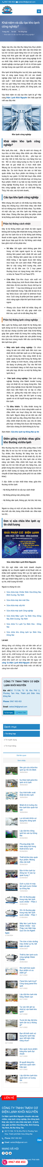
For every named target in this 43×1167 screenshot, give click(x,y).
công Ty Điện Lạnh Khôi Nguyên (16, 663)
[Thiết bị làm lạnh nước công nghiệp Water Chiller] (12, 958)
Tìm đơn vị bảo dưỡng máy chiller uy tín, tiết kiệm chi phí (29, 943)
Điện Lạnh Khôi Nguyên (16, 97)
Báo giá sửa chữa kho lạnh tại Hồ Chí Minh (29, 768)
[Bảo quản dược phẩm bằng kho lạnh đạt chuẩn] (12, 1052)
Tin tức (13, 32)
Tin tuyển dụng (11, 740)
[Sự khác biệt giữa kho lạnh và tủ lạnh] (12, 783)
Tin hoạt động (10, 746)
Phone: (6, 701)
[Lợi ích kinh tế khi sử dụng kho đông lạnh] (12, 821)
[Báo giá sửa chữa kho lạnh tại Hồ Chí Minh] (12, 770)
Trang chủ (5, 32)
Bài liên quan (21, 755)
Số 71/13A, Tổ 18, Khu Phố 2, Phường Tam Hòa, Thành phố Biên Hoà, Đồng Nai (21, 693)
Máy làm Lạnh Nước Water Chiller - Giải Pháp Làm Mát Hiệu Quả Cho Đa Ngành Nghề (20, 928)
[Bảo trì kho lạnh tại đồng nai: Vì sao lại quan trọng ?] (12, 873)
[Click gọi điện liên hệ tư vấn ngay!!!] (5, 1162)
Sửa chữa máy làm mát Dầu (18, 600)
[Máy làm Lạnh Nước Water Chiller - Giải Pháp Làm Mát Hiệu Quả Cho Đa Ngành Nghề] (12, 926)
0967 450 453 (16, 701)
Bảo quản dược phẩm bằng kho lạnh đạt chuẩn (28, 1051)
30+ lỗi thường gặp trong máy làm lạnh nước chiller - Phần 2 (28, 899)
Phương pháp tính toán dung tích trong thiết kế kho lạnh (28, 846)
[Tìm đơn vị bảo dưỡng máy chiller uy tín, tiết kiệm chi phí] (12, 944)
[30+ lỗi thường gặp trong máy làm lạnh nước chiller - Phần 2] (12, 900)
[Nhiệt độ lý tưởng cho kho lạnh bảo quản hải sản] (12, 808)
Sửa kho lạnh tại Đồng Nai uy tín (25, 432)
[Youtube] (10, 1153)
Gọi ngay (9, 713)
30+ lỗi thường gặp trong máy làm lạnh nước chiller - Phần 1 (28, 912)
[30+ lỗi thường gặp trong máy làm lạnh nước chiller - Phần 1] (12, 913)
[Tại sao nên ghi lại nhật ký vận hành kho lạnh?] (12, 1010)
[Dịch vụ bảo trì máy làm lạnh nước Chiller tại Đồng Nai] (12, 887)
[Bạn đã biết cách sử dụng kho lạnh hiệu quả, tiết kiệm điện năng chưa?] (12, 1036)
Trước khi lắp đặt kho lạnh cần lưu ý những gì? (28, 1022)
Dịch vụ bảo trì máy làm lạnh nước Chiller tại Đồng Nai (28, 886)
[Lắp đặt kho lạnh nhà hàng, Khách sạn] (12, 997)
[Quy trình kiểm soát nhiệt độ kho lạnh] (12, 795)
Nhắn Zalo (22, 713)
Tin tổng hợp (22, 32)
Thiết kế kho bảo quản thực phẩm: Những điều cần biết (29, 859)
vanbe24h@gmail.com (26, 2)
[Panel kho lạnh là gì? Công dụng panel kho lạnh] (12, 984)
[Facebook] (3, 1153)
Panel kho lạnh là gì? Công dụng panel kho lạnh (28, 983)
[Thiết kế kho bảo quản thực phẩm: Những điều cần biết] (12, 860)
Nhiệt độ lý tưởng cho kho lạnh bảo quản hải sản (29, 807)
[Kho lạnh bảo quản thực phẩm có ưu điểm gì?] (12, 971)
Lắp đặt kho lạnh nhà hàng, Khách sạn (28, 995)
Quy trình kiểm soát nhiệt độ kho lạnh (27, 793)
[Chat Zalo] (39, 1140)
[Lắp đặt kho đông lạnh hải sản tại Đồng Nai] (12, 834)
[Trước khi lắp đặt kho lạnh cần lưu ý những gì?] (12, 1023)
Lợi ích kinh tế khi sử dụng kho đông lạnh (28, 819)
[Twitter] (6, 1153)
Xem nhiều (22, 760)
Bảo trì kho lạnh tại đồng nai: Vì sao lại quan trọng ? (27, 872)
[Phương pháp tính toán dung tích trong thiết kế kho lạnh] (12, 847)
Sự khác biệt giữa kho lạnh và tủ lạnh (29, 781)
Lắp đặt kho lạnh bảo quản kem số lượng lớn (28, 1077)
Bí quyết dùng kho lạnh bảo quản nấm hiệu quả (27, 1064)
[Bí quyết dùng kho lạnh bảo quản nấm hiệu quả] (12, 1065)
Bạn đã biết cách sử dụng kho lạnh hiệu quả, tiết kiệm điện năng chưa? (28, 1037)
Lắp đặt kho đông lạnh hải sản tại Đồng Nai (28, 833)
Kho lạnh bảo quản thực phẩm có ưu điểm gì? (27, 970)
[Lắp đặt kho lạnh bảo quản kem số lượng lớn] (12, 1078)
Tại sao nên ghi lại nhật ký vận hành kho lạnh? (28, 1009)
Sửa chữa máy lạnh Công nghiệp (20, 611)
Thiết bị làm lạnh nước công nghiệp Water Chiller (29, 957)
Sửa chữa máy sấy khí (16, 605)
